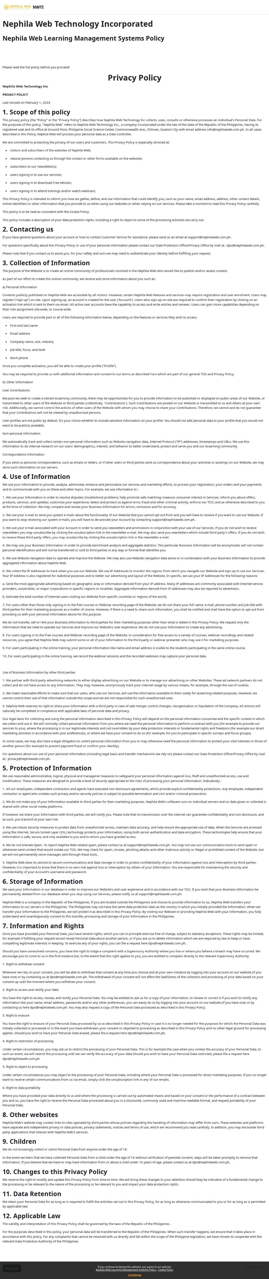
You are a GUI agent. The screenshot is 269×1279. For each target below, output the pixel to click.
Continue (134, 1275)
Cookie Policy (165, 1270)
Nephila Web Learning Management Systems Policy (126, 1270)
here (153, 374)
